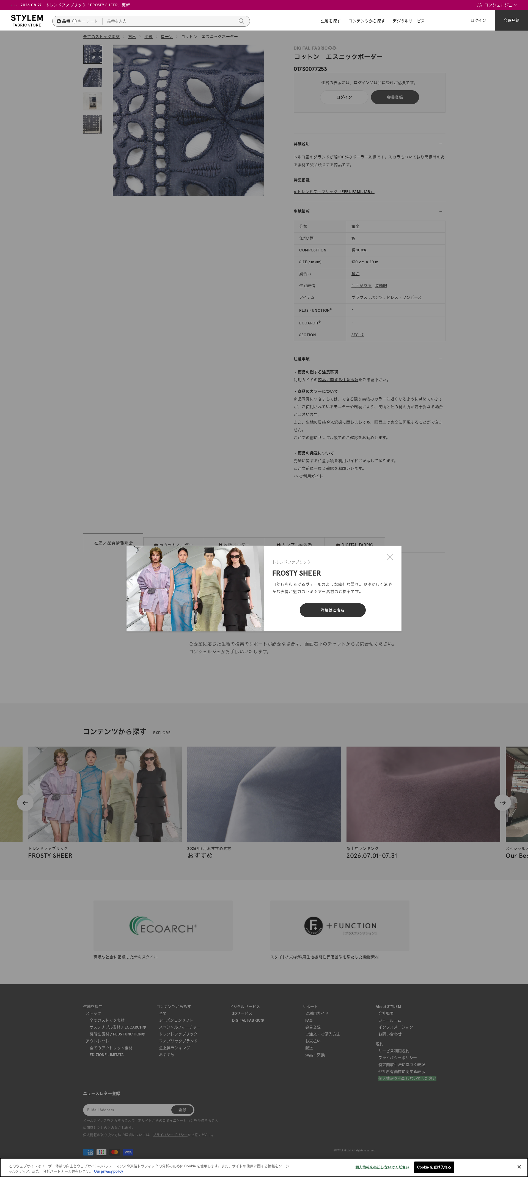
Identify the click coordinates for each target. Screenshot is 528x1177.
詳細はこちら (333, 610)
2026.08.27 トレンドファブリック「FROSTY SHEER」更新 (75, 4)
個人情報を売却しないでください (382, 1167)
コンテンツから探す (367, 20)
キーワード (88, 21)
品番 (66, 21)
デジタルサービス (409, 20)
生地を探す (331, 20)
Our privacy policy (108, 1171)
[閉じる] (390, 557)
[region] (264, 1167)
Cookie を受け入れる (434, 1167)
